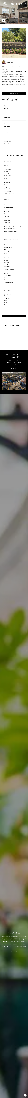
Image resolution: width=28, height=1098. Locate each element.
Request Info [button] (14, 93)
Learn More (14, 368)
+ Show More (5, 89)
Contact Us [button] (14, 952)
